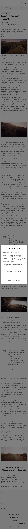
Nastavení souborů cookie (14, 280)
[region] (14, 264)
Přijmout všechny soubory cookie (14, 271)
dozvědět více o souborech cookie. (10, 265)
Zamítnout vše (14, 275)
